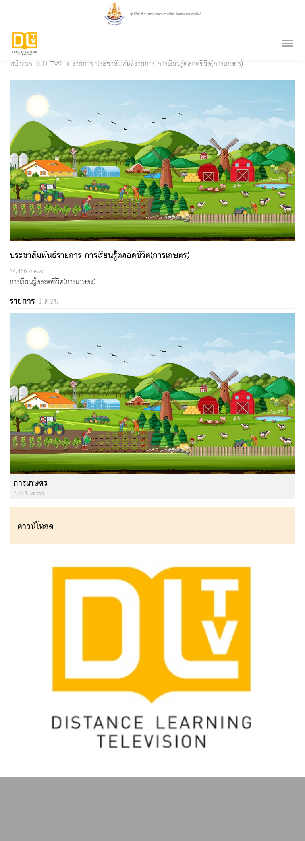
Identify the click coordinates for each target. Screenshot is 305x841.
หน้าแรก (21, 64)
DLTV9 (52, 64)
